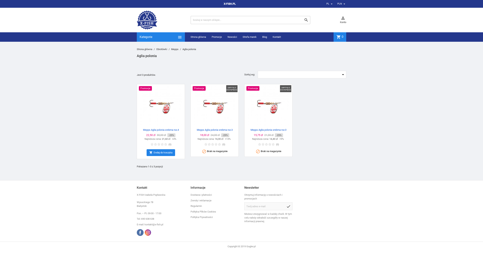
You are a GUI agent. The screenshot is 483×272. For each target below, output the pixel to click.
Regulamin (196, 206)
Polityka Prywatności (202, 217)
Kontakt (277, 37)
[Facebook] (140, 232)
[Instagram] (148, 232)
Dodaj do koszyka (160, 152)
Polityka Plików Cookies (203, 211)
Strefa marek (250, 37)
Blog (264, 37)
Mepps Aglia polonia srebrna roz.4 (161, 129)
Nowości (232, 37)
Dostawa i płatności (201, 194)
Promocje (217, 37)
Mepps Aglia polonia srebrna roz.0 (268, 129)
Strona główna (198, 37)
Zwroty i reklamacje (201, 200)
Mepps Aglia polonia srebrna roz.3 (215, 129)
